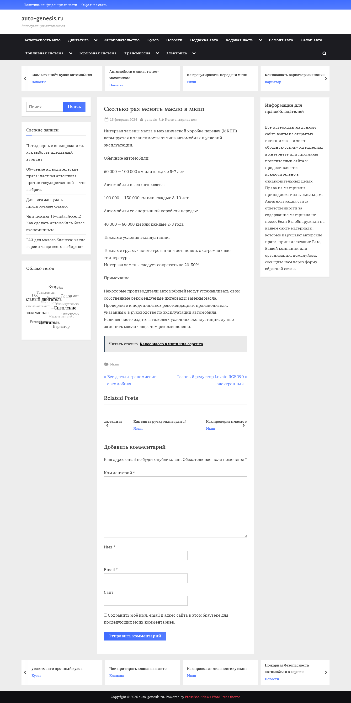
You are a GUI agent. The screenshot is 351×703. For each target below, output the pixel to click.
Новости (174, 39)
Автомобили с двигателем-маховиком (130, 74)
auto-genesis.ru (42, 18)
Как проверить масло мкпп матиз (216, 421)
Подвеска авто (204, 39)
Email (111, 569)
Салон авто (311, 39)
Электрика (176, 52)
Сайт (108, 592)
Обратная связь (94, 4)
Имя (109, 547)
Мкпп (187, 81)
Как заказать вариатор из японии (291, 74)
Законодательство (121, 39)
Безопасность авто (42, 39)
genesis (151, 119)
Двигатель (78, 39)
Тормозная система (98, 52)
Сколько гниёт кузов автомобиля (57, 74)
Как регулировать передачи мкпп (213, 74)
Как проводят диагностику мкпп (217, 668)
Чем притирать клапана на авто (138, 668)
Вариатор (269, 81)
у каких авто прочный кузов (57, 668)
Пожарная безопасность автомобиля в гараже (287, 668)
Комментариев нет (181, 119)
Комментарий (119, 472)
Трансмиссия (137, 52)
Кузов (153, 39)
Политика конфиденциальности (50, 4)
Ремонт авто (281, 39)
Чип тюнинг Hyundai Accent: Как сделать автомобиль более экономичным (55, 223)
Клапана (116, 675)
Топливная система (44, 52)
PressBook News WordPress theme (212, 697)
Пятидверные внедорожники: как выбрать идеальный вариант (55, 152)
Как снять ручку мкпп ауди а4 (139, 421)
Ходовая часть (239, 39)
